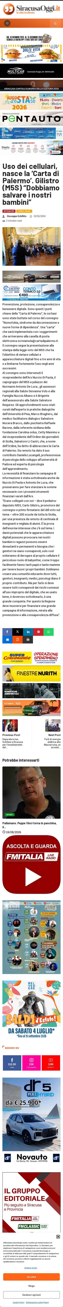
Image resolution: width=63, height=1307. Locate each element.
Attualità (9, 211)
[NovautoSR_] (31, 1121)
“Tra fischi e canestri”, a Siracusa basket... (30, 828)
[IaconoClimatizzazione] (31, 292)
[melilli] (31, 937)
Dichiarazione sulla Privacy (37, 1302)
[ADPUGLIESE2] (31, 707)
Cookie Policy (18, 1302)
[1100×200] (31, 85)
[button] (58, 1236)
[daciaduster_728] (31, 276)
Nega (31, 1285)
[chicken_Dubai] (31, 53)
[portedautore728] (31, 673)
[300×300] (31, 1009)
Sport (9, 820)
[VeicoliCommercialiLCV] (31, 70)
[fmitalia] (31, 133)
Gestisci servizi (30, 1268)
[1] (31, 1216)
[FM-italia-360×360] (31, 864)
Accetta (31, 1277)
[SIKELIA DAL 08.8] (31, 147)
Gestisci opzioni (31, 1294)
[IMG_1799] (31, 657)
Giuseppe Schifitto (16, 216)
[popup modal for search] (55, 23)
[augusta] (31, 101)
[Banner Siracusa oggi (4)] (31, 118)
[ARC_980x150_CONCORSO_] (31, 38)
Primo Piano (24, 211)
